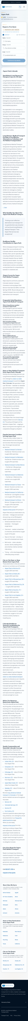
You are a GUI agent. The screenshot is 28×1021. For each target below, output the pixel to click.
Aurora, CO (8, 808)
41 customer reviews (12, 17)
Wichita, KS (6, 960)
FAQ (11, 1015)
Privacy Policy (17, 1015)
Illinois (16, 939)
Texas (4, 943)
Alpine (4, 909)
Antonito (17, 913)
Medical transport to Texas (13, 484)
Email (6, 52)
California (17, 943)
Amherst (5, 913)
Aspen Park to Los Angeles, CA (14, 595)
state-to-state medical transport (13, 677)
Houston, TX (6, 969)
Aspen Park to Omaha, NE (12, 574)
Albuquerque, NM (7, 965)
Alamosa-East (18, 900)
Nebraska (5, 931)
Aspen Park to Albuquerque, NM (14, 579)
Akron (16, 896)
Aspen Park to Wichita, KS (12, 568)
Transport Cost (5, 1015)
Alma (16, 905)
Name (6, 38)
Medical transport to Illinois (13, 500)
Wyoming (5, 939)
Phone (7, 45)
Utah (16, 935)
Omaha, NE (17, 960)
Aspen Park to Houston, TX (13, 590)
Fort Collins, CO (9, 811)
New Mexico (18, 931)
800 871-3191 (9, 869)
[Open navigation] (24, 7)
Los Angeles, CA (19, 969)
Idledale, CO (8, 788)
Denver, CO (8, 802)
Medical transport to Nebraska (14, 457)
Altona (16, 909)
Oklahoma (5, 935)
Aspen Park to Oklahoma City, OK (14, 584)
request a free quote (9, 509)
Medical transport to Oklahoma (14, 475)
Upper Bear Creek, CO (11, 783)
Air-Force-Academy (8, 896)
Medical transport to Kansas (13, 449)
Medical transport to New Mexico (14, 465)
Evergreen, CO (9, 767)
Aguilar (16, 892)
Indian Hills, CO (9, 761)
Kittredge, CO (9, 772)
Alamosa (5, 900)
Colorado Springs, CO (11, 805)
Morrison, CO (9, 777)
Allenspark (5, 905)
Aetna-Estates (6, 892)
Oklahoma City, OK (19, 965)
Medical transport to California (14, 492)
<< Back (5, 207)
